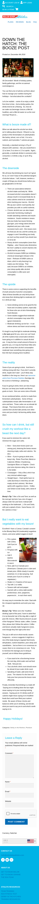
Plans (10, 22)
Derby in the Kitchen (17, 727)
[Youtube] (7, 860)
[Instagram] (11, 860)
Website (8, 801)
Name (8, 782)
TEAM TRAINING (7, 891)
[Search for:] (18, 6)
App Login (27, 3)
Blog (28, 22)
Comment (9, 753)
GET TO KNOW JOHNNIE (11, 874)
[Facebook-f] (3, 860)
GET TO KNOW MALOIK (10, 872)
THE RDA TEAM (7, 877)
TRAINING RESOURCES (10, 899)
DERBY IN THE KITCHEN (11, 896)
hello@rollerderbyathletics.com (12, 855)
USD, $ (6, 840)
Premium (29, 727)
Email (7, 791)
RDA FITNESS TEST (9, 894)
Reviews (20, 22)
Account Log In (12, 3)
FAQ (35, 22)
